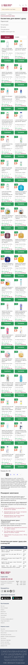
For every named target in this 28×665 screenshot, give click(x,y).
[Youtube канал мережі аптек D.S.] (7, 591)
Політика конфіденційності (7, 619)
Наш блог (3, 629)
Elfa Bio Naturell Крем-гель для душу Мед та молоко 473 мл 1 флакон (15, 509)
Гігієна (9, 14)
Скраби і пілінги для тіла (8, 31)
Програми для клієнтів (6, 634)
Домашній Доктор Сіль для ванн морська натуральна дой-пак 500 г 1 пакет (14, 516)
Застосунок (3, 638)
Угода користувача (5, 620)
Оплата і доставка (5, 642)
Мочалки (3, 27)
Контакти (3, 617)
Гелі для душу (4, 24)
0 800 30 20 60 (6, 579)
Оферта (3, 622)
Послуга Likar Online (5, 643)
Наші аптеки (3, 632)
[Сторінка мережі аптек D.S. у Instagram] (5, 591)
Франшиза (3, 611)
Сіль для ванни (5, 29)
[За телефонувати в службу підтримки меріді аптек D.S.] (20, 5)
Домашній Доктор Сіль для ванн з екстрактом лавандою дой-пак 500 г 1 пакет (15, 512)
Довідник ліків (4, 645)
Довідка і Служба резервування (8, 636)
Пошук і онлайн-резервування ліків (9, 630)
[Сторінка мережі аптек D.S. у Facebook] (2, 591)
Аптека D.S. (3, 14)
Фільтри (7, 37)
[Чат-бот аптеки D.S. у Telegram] (10, 591)
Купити (8, 60)
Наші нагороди (4, 607)
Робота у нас (4, 613)
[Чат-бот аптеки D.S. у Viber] (13, 591)
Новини (2, 609)
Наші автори (4, 615)
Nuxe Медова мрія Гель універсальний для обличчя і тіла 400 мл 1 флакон (14, 532)
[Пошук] (24, 9)
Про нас (3, 606)
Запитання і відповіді (5, 640)
